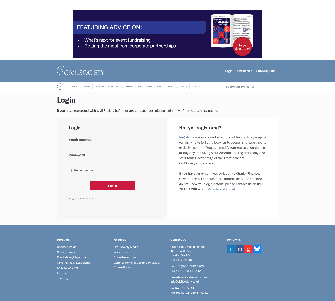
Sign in (112, 185)
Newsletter (244, 71)
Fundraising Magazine (71, 257)
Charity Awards (66, 247)
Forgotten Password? (81, 198)
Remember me (83, 170)
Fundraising (115, 86)
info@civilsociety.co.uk (184, 281)
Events (160, 86)
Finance (99, 86)
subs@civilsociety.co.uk (219, 189)
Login (228, 71)
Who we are (121, 252)
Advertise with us (125, 257)
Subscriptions (265, 71)
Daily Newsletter (67, 268)
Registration (188, 137)
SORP (148, 86)
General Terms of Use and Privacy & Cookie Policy (137, 265)
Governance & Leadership (74, 262)
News (75, 86)
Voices (87, 86)
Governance (133, 86)
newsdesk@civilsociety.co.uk (188, 277)
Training (172, 86)
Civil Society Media (126, 247)
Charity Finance (67, 252)
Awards (196, 86)
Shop (184, 86)
